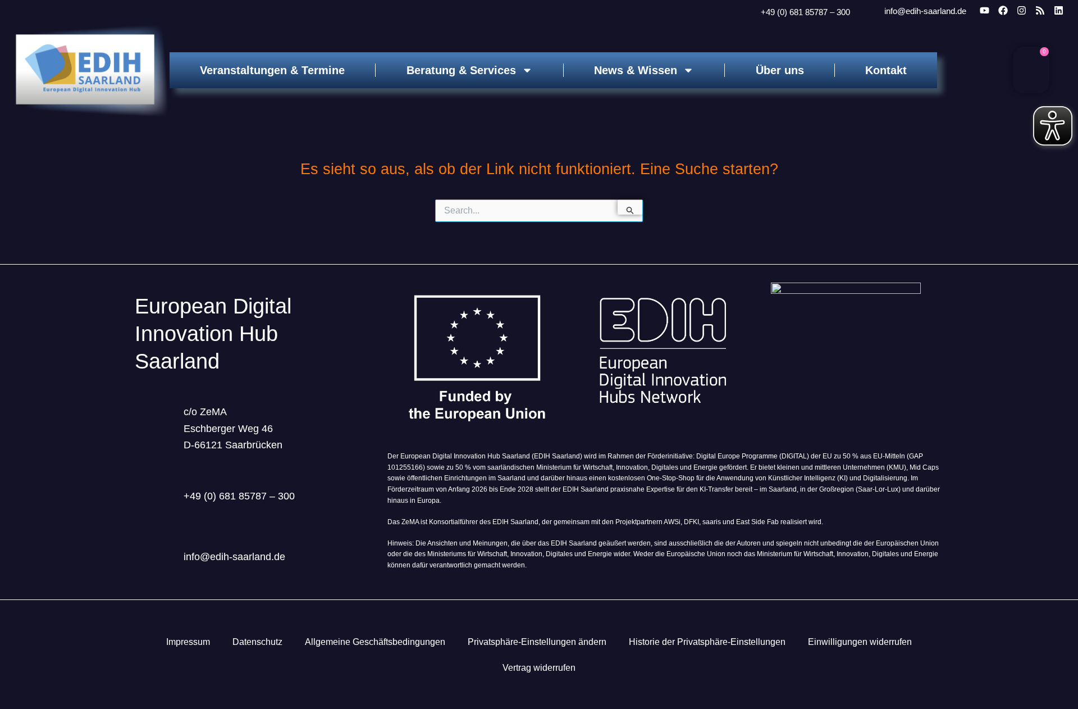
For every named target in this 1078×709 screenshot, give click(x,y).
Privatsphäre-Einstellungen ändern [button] (537, 642)
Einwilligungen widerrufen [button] (860, 642)
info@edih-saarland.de (925, 11)
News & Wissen (635, 70)
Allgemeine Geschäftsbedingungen (375, 642)
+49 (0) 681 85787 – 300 (805, 12)
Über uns (780, 70)
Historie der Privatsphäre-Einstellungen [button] (707, 642)
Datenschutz (257, 642)
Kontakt (886, 70)
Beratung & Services (461, 70)
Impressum (188, 642)
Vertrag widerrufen (539, 667)
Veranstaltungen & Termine (272, 70)
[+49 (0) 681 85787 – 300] (746, 12)
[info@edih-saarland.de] (869, 11)
